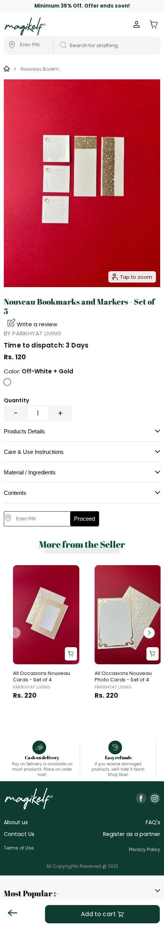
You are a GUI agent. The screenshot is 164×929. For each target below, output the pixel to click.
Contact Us (19, 834)
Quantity (16, 400)
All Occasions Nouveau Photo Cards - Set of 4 (123, 676)
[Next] (149, 632)
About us (16, 822)
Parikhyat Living (36, 333)
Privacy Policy (144, 849)
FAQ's (153, 822)
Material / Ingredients (30, 472)
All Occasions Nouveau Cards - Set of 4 (41, 676)
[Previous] (14, 632)
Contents (15, 493)
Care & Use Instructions (34, 452)
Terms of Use (19, 848)
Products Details (24, 431)
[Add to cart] (71, 653)
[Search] (61, 45)
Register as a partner (131, 834)
